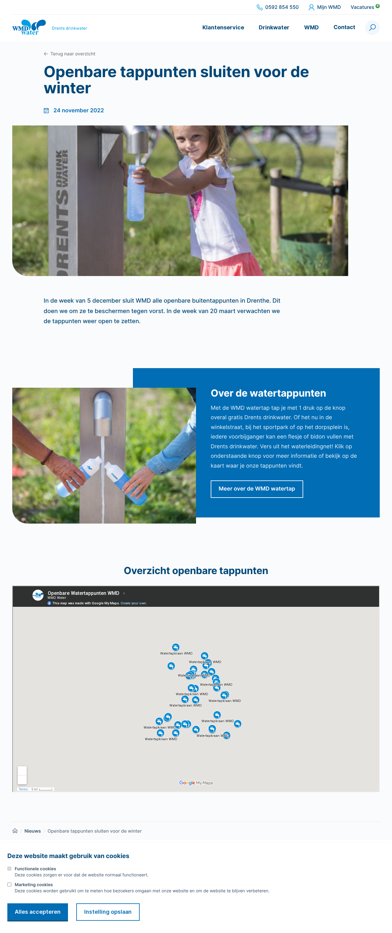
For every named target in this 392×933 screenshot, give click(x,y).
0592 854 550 (282, 7)
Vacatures (365, 7)
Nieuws (32, 831)
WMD (311, 27)
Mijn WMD (329, 7)
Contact (344, 27)
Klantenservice (223, 27)
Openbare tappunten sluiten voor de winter (94, 831)
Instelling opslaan (108, 912)
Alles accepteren (38, 912)
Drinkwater (274, 27)
